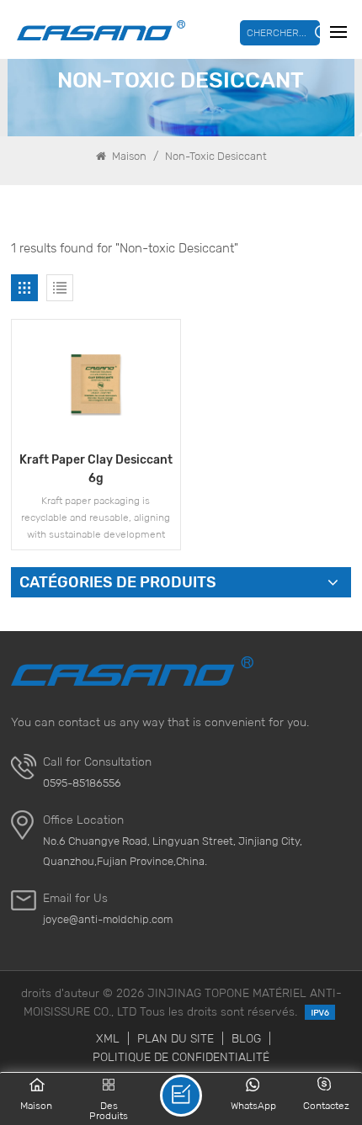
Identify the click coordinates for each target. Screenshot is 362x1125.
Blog (246, 1038)
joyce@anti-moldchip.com (108, 919)
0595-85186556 (82, 783)
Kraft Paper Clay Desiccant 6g (96, 469)
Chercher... (276, 32)
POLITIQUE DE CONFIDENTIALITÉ (181, 1056)
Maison (127, 156)
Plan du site (175, 1038)
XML (108, 1038)
